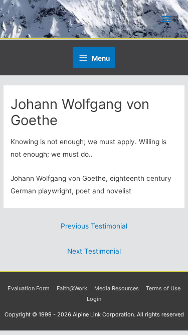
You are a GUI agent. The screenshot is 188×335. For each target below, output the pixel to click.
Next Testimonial (94, 251)
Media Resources (116, 288)
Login (94, 298)
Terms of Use (163, 288)
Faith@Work (72, 288)
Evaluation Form (29, 288)
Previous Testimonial (94, 226)
